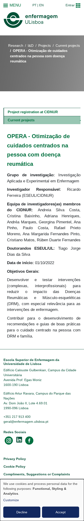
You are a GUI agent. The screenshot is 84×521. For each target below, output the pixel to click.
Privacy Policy (15, 459)
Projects (44, 46)
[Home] (30, 20)
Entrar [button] (70, 5)
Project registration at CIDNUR (33, 112)
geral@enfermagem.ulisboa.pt (26, 421)
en (41, 5)
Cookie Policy (14, 466)
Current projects (68, 46)
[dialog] (42, 500)
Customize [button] (11, 500)
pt (34, 5)
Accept (61, 512)
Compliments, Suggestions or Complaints (37, 474)
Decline (21, 512)
